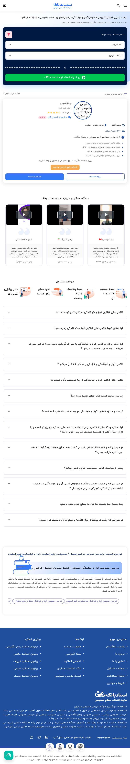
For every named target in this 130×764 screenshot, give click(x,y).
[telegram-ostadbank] (39, 739)
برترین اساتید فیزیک (25, 661)
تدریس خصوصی (113, 554)
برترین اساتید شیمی (26, 668)
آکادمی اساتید (72, 661)
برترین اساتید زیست (26, 676)
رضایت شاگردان (115, 647)
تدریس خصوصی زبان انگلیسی (83, 714)
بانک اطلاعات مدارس (69, 668)
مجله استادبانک (115, 676)
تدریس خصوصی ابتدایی (51, 714)
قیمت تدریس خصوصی (68, 676)
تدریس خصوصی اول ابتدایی (19, 714)
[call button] (9, 755)
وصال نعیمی (65, 103)
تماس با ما (118, 661)
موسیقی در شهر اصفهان (54, 554)
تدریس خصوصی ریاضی (114, 714)
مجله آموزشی (73, 654)
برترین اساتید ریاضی (26, 654)
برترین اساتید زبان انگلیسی (22, 647)
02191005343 (103, 737)
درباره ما (120, 654)
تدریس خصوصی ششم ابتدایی (111, 718)
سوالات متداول (116, 668)
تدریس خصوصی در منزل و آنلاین (90, 710)
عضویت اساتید (72, 647)
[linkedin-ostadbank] (46, 739)
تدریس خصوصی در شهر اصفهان (86, 554)
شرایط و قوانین (116, 683)
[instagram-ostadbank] (31, 739)
